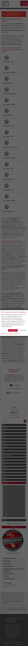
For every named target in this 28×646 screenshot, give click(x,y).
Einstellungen (22, 330)
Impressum (17, 334)
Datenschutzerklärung (7, 334)
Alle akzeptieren (13, 330)
